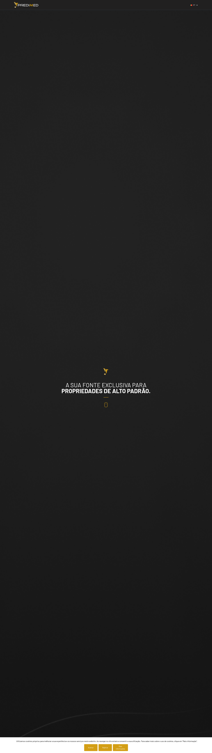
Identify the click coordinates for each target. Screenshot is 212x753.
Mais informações (120, 747)
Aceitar (91, 747)
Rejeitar (105, 747)
